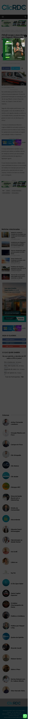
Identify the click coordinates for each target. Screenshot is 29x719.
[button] (25, 36)
